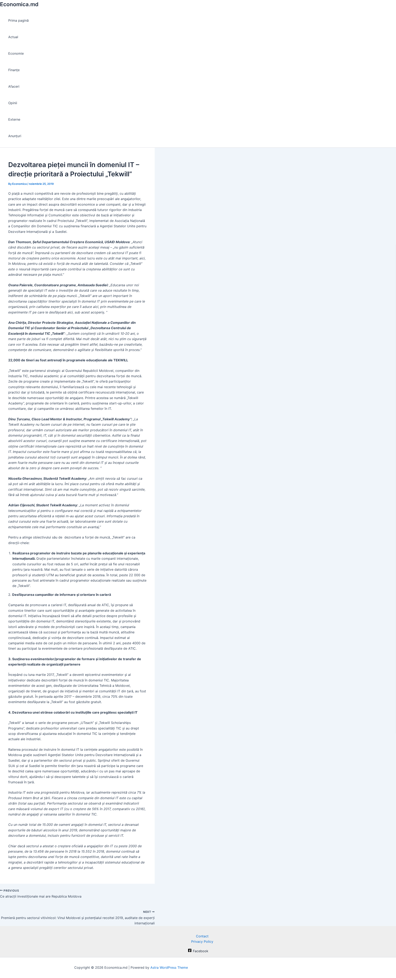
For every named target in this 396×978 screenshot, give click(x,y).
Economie (16, 53)
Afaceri (13, 86)
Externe (14, 119)
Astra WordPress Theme (169, 967)
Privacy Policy (202, 941)
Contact (202, 936)
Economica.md (19, 4)
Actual (13, 37)
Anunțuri (14, 136)
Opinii (12, 103)
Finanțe (14, 70)
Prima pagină (18, 20)
